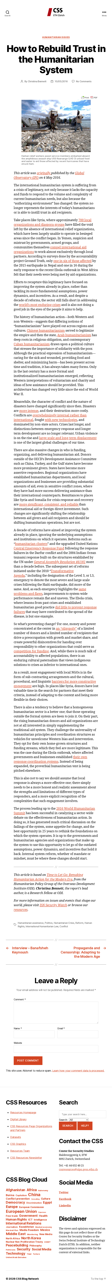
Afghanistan (15, 1190)
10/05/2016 (61, 81)
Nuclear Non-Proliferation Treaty (24, 1241)
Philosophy (35, 1245)
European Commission (31, 1207)
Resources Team (20, 1150)
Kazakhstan (26, 1226)
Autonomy (43, 1190)
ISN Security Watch (53, 905)
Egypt (47, 1202)
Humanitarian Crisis (64, 922)
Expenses (42, 1212)
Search (67, 1125)
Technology (15, 1253)
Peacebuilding (17, 1245)
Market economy (43, 1227)
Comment (20, 999)
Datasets (15, 1137)
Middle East (16, 1234)
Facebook (65, 1199)
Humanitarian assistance (31, 922)
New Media (45, 1234)
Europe (12, 1206)
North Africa (13, 1238)
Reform (79, 922)
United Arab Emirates (16, 1257)
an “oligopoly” (66, 629)
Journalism (12, 1227)
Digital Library (18, 1119)
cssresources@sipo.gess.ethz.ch (78, 1169)
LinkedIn (65, 1205)
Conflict (64, 926)
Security (23, 1249)
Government (28, 1215)
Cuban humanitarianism (32, 344)
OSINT (47, 1242)
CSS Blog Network (27, 1278)
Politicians (10, 1250)
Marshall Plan (12, 1230)
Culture (45, 1198)
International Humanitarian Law (42, 926)
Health (43, 1215)
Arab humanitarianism (74, 335)
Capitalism (21, 1195)
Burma (10, 1195)
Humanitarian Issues (56, 37)
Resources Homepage (23, 1112)
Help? (85, 1125)
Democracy (15, 1202)
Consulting (35, 1199)
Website (18, 1042)
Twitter (64, 1192)
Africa (32, 1190)
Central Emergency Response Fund (39, 548)
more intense (28, 411)
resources (21, 910)
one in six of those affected (72, 261)
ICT (30, 1219)
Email (61, 1028)
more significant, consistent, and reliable (49, 505)
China (34, 1194)
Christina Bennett (37, 81)
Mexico (45, 1230)
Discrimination (34, 1203)
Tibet (29, 1254)
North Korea (31, 1238)
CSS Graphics (18, 1143)
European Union (21, 1211)
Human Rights (16, 1219)
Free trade (12, 1216)
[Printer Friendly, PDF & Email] (89, 97)
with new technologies (61, 420)
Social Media (41, 1249)
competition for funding (31, 651)
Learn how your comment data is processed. (78, 1070)
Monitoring (32, 1234)
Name (18, 1028)
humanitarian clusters (31, 544)
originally (44, 173)
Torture (36, 1254)
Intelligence (40, 1219)
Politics (48, 922)
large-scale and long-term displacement (68, 438)
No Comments (83, 81)
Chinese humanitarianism (46, 331)
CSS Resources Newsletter (26, 1157)
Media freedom (29, 1230)
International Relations (23, 1223)
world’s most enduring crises (40, 305)
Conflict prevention (18, 1198)
